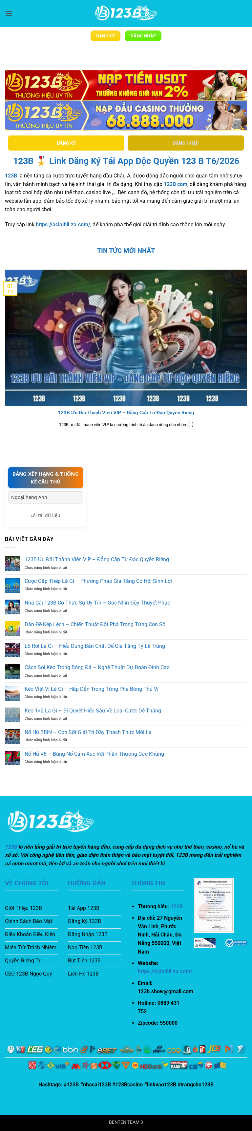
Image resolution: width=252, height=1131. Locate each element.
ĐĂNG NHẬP (186, 143)
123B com (175, 184)
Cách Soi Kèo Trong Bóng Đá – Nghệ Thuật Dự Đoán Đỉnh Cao (97, 667)
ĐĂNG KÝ (66, 143)
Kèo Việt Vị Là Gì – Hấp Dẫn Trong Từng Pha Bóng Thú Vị (91, 689)
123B (11, 176)
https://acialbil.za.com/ (63, 224)
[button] (9, 13)
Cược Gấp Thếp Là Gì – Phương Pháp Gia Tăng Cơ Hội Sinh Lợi (98, 581)
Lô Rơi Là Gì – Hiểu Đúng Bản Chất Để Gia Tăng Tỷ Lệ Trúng (95, 646)
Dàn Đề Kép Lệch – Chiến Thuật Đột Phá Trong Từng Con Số (95, 624)
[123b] (126, 14)
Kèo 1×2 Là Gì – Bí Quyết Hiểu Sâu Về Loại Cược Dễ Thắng (93, 711)
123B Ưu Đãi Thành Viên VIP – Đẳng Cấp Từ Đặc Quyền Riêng (126, 413)
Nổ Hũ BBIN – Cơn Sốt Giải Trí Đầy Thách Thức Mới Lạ (88, 732)
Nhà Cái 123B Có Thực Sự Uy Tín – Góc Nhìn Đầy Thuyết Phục (97, 603)
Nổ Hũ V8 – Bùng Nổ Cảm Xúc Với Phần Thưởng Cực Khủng (94, 754)
